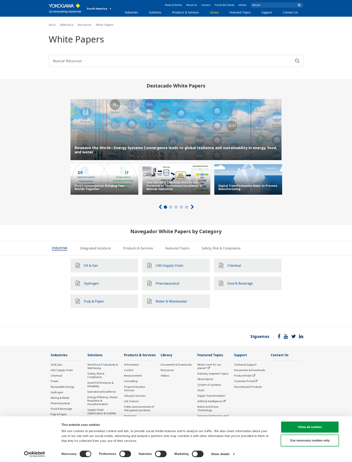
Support (267, 12)
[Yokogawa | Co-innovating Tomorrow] (66, 8)
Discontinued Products (248, 387)
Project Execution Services (134, 388)
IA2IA (200, 390)
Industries (131, 12)
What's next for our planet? (209, 366)
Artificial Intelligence (209, 401)
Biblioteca (66, 25)
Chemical (56, 375)
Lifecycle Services (135, 396)
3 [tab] (176, 207)
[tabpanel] (104, 179)
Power (55, 381)
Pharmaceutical (60, 403)
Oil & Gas (56, 364)
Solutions (155, 12)
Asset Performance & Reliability (100, 384)
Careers (206, 5)
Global (242, 5)
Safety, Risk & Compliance (95, 375)
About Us (191, 5)
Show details (220, 454)
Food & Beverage (61, 409)
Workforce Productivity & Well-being (102, 366)
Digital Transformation (211, 396)
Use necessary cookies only (310, 440)
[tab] (60, 248)
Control (128, 370)
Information (131, 364)
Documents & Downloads (176, 364)
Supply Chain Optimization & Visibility (101, 411)
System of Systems (209, 385)
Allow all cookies (310, 427)
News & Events (173, 5)
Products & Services (185, 12)
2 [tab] (170, 207)
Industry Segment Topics (213, 373)
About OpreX (205, 379)
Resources (84, 25)
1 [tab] (165, 207)
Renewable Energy (62, 387)
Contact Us (290, 12)
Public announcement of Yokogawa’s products (139, 408)
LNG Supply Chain (62, 370)
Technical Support (245, 364)
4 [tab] (181, 207)
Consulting (131, 381)
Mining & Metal (60, 398)
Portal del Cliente (224, 5)
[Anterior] (160, 207)
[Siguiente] (192, 207)
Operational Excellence (101, 391)
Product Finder (243, 375)
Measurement (133, 375)
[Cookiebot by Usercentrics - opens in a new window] (34, 454)
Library (214, 12)
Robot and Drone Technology (208, 408)
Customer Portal (244, 381)
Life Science (131, 401)
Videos (165, 375)
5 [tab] (186, 207)
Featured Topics (240, 12)
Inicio (52, 25)
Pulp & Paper (59, 414)
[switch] (125, 454)
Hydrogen (57, 392)
